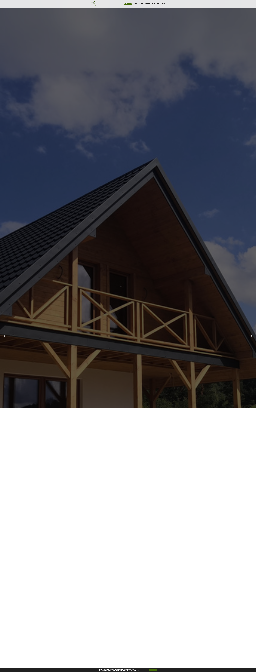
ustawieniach (138, 670)
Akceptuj (153, 670)
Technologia (155, 3)
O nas (135, 3)
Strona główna (128, 3)
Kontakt (163, 3)
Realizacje (147, 3)
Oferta (141, 3)
